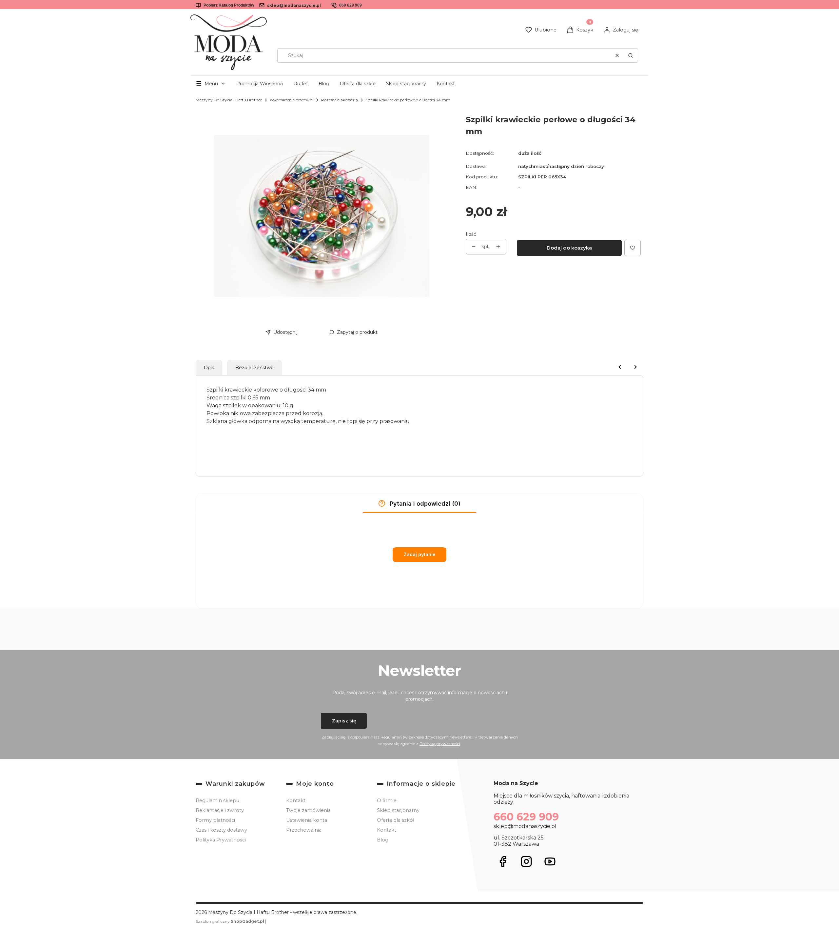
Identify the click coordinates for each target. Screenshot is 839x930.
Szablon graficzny (230, 921)
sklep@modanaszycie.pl (294, 5)
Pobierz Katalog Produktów (229, 5)
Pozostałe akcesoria (339, 99)
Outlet (300, 84)
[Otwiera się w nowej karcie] (503, 861)
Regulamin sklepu (217, 800)
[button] (630, 55)
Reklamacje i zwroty (220, 810)
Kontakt (446, 84)
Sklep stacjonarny (406, 84)
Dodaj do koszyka (569, 248)
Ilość (471, 234)
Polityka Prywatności (221, 840)
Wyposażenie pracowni (291, 99)
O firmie (387, 800)
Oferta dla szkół (358, 84)
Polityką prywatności (440, 743)
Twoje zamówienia (308, 810)
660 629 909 (350, 5)
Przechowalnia (304, 830)
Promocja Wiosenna (259, 84)
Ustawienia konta (306, 820)
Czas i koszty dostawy (221, 830)
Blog (324, 84)
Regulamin (391, 737)
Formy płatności (215, 820)
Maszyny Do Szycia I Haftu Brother (229, 99)
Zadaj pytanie (420, 554)
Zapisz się (344, 721)
